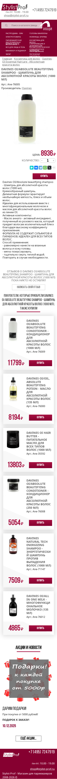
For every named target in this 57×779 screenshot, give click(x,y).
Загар (8, 54)
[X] (49, 168)
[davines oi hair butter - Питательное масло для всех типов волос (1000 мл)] (13, 439)
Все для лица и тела (15, 47)
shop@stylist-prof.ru (16, 15)
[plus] (53, 161)
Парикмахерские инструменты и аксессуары (14, 41)
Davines (27, 88)
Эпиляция (34, 51)
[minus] (42, 161)
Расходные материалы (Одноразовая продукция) (36, 55)
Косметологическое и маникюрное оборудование (39, 48)
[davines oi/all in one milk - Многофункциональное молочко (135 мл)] (13, 606)
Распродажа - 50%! (14, 33)
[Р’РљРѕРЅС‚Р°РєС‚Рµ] (36, 168)
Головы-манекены (38, 33)
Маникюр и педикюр (16, 51)
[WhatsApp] (45, 168)
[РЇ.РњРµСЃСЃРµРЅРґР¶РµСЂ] (32, 168)
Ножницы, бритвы (38, 37)
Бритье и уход (12, 44)
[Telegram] (40, 168)
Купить (44, 176)
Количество (30, 160)
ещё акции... (28, 738)
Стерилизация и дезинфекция (37, 44)
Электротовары (13, 37)
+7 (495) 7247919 (44, 10)
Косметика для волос (36, 41)
